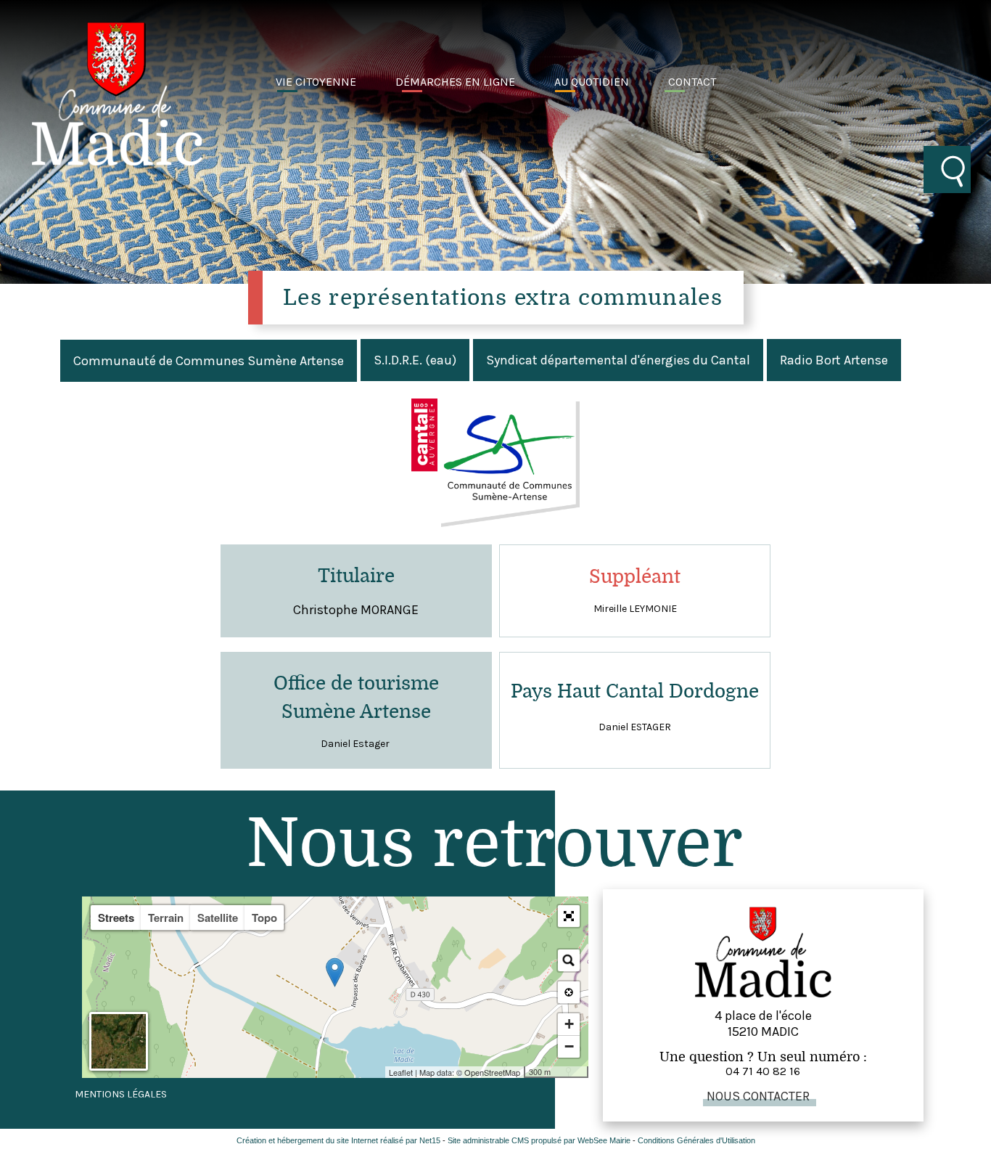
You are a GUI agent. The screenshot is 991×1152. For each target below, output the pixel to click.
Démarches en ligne (455, 82)
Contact (692, 82)
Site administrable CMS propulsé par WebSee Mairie (539, 1140)
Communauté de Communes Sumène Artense (208, 361)
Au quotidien (591, 82)
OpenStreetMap (492, 1072)
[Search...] (569, 960)
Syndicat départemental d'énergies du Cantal (618, 360)
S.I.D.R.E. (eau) (415, 360)
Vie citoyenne (316, 82)
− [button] (569, 1046)
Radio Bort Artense (834, 360)
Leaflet (401, 1072)
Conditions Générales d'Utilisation (696, 1140)
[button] (569, 916)
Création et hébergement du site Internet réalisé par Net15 (338, 1140)
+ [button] (569, 1024)
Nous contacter (758, 1096)
